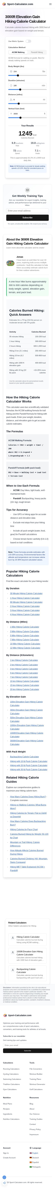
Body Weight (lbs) (16, 66)
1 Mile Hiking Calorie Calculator (24, 627)
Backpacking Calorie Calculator (24, 757)
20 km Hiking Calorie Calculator (24, 689)
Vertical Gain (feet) (16, 109)
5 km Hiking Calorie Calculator (24, 673)
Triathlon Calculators (11, 1084)
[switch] (28, 41)
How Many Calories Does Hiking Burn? (28, 797)
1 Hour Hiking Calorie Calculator (25, 598)
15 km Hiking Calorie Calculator (24, 685)
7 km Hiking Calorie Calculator (24, 677)
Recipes (6, 1109)
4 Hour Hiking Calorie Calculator (25, 614)
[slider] (18, 75)
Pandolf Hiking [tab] (37, 52)
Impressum (34, 1134)
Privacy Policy (35, 1129)
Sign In (6, 1153)
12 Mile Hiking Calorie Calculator (25, 648)
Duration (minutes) (16, 80)
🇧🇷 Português (35, 1167)
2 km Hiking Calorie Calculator (24, 665)
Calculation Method (16, 47)
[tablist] (27, 52)
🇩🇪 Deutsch (34, 1158)
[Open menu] (50, 4)
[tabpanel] (27, 59)
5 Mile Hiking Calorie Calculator (24, 636)
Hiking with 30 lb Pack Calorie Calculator (28, 769)
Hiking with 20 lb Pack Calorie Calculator (28, 765)
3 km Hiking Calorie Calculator (24, 669)
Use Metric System (16, 41)
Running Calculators (11, 1069)
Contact (33, 1124)
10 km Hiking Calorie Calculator (24, 681)
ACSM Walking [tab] (18, 52)
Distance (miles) (15, 94)
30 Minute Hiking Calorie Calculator (26, 593)
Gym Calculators (9, 1089)
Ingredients (7, 1114)
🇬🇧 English (34, 1153)
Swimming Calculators (12, 1079)
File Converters (36, 1069)
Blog (31, 1104)
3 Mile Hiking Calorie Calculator (24, 631)
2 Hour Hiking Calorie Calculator (25, 606)
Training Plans (35, 1079)
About (32, 1109)
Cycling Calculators (11, 1074)
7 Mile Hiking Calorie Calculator (24, 640)
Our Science (35, 1114)
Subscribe (27, 218)
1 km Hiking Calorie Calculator (24, 660)
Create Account (9, 1158)
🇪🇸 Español (34, 1162)
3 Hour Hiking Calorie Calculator (25, 610)
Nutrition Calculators (11, 1119)
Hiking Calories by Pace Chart (24, 829)
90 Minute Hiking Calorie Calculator (26, 602)
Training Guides (36, 1119)
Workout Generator (37, 1084)
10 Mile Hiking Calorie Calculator (25, 644)
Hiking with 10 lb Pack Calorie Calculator (28, 761)
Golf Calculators (36, 1089)
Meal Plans (7, 1104)
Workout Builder (36, 1074)
